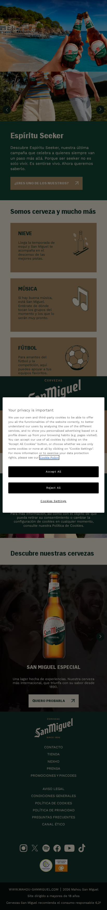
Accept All (53, 471)
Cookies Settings (53, 501)
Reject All (53, 487)
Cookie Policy (49, 457)
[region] (53, 455)
